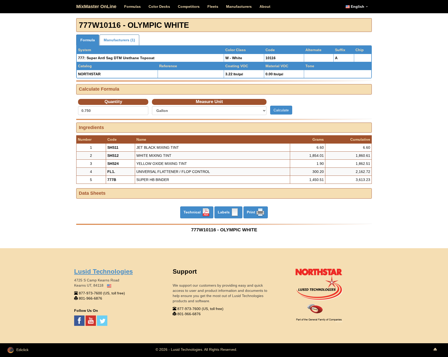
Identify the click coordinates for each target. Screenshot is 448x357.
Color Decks (159, 6)
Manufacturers (239, 6)
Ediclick (22, 350)
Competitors (189, 6)
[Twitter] (102, 320)
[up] (435, 349)
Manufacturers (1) (119, 40)
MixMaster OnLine (96, 6)
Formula (87, 40)
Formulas (132, 6)
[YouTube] (91, 320)
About (265, 6)
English (357, 6)
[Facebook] (80, 320)
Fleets (212, 6)
